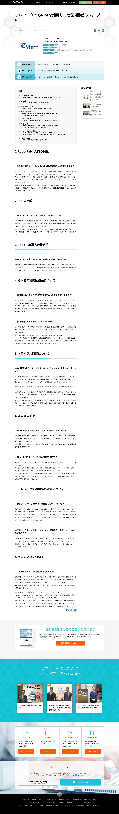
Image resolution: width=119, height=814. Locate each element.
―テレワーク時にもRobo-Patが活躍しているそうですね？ (38, 133)
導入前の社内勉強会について (28, 111)
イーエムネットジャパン (52, 38)
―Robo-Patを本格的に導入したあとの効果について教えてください (40, 126)
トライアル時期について (27, 119)
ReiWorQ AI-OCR (49, 802)
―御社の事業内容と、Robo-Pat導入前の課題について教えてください (41, 97)
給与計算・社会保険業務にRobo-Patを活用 (95, 105)
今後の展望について (25, 138)
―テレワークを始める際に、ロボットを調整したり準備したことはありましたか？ (44, 134)
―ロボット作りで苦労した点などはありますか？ (35, 127)
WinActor (40, 802)
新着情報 (34, 799)
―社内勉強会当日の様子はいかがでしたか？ (34, 115)
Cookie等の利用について (67, 805)
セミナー (65, 2)
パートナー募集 (23, 805)
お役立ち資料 (92, 751)
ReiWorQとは (26, 799)
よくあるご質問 (60, 802)
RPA (40, 799)
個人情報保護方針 (80, 805)
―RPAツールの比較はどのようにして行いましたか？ (36, 103)
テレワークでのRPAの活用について (30, 131)
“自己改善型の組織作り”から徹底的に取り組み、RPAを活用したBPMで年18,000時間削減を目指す (95, 113)
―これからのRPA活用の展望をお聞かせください (35, 140)
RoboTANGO (87, 799)
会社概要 (73, 2)
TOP (16, 30)
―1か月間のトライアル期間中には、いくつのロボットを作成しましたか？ (42, 120)
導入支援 (54, 799)
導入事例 (21, 30)
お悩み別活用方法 (77, 799)
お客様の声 (61, 799)
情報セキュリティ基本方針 (93, 805)
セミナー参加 (70, 751)
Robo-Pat (32, 802)
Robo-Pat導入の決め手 (26, 106)
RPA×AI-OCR (47, 799)
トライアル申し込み (26, 751)
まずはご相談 (86, 802)
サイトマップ (33, 805)
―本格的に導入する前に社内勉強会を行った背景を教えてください (40, 113)
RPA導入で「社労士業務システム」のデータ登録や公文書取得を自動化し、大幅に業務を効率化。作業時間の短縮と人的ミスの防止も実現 (95, 96)
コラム (57, 2)
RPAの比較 (23, 101)
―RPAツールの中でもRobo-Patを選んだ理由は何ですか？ (37, 108)
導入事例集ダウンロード (70, 643)
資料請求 (48, 751)
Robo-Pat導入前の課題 (26, 96)
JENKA (94, 799)
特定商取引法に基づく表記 (52, 805)
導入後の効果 (24, 124)
